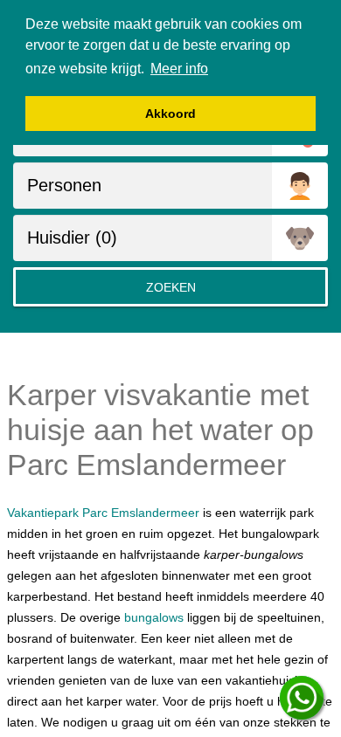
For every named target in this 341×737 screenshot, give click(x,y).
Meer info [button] (179, 68)
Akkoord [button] (170, 114)
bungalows (154, 617)
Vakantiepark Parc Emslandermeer (103, 513)
